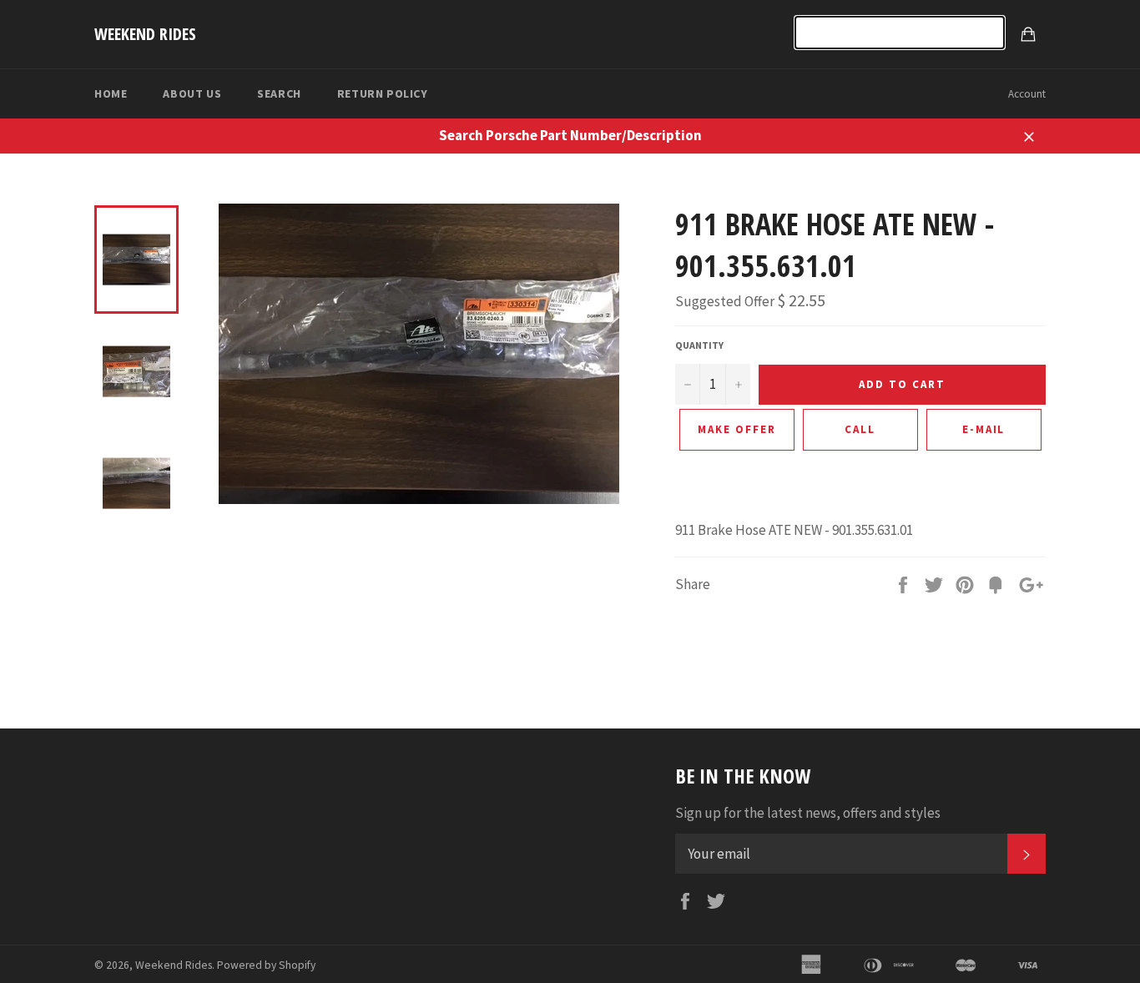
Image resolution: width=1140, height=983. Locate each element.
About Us (192, 93)
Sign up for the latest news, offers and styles (808, 813)
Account (1027, 94)
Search (279, 93)
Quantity (699, 345)
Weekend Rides (145, 34)
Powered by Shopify (266, 965)
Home (110, 93)
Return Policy (382, 93)
